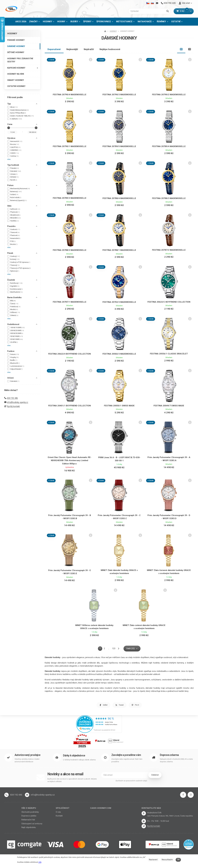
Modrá (14, 309)
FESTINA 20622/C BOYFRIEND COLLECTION (168, 302)
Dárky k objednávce (74, 755)
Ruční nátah (15, 197)
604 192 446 (12, 398)
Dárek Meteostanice (19, 110)
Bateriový (16, 191)
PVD (13, 241)
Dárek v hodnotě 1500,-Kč (22, 116)
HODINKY (47, 21)
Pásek (10, 253)
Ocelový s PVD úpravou (20, 262)
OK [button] (178, 860)
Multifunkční (16, 292)
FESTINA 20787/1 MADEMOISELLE (69, 302)
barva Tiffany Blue (18, 113)
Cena (9, 124)
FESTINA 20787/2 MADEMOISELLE (169, 250)
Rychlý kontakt (13, 406)
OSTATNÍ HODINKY (16, 86)
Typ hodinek (13, 165)
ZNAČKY (33, 21)
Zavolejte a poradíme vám (126, 755)
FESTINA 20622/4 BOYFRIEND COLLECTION (69, 354)
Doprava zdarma (169, 755)
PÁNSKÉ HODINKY (16, 40)
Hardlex (14, 221)
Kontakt (59, 816)
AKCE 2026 (20, 21)
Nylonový (14, 271)
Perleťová (15, 307)
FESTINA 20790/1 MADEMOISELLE (69, 146)
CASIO (14, 153)
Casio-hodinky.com (100, 808)
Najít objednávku (28, 827)
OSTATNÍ (175, 21)
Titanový (15, 265)
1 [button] (101, 649)
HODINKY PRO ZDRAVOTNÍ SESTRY (20, 60)
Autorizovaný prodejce (27, 755)
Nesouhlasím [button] (167, 860)
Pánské (14, 168)
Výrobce (11, 138)
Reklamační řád (28, 819)
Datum (14, 354)
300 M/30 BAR (16, 333)
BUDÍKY (74, 21)
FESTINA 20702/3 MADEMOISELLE (119, 302)
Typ (9, 104)
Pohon (10, 185)
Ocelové (15, 229)
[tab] (181, 49)
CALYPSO (15, 147)
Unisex (14, 174)
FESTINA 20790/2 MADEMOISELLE (169, 94)
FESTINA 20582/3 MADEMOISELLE (119, 354)
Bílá (13, 301)
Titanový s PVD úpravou (20, 268)
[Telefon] (6, 795)
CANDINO (15, 150)
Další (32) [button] (130, 648)
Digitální (14, 286)
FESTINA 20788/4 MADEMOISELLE (119, 198)
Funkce (10, 351)
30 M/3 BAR (16, 339)
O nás (58, 812)
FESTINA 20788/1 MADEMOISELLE (119, 250)
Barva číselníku (14, 297)
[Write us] (144, 826)
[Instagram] (191, 795)
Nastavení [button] (153, 860)
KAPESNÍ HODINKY (16, 68)
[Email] (156, 3)
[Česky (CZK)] (148, 3)
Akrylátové (15, 215)
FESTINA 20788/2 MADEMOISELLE (69, 250)
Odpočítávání (16, 369)
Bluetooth (15, 363)
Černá (14, 304)
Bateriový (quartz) (18, 200)
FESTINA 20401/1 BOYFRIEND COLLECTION (69, 405)
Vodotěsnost (13, 324)
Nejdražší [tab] (89, 49)
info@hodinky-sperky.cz (17, 402)
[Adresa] (144, 813)
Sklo (9, 206)
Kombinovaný (16, 289)
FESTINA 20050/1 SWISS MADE (119, 405)
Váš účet (186, 3)
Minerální (15, 218)
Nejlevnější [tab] (72, 49)
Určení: (10, 378)
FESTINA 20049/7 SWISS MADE (169, 405)
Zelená (14, 315)
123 (113, 648)
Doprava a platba (28, 816)
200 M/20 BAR (17, 330)
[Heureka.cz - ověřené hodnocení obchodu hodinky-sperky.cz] (99, 724)
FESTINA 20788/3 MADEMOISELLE (169, 198)
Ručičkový (16, 283)
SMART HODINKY (15, 80)
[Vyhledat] (168, 11)
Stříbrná (15, 312)
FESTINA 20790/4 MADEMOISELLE (69, 94)
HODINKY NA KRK (15, 74)
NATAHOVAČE (145, 21)
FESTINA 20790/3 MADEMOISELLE (119, 94)
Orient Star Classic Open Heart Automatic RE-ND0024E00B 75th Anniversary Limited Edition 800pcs (69, 460)
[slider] (8, 127)
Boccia (14, 144)
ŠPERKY (87, 21)
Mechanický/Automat (20, 189)
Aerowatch (16, 141)
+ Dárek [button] (51, 60)
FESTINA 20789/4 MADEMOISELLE (169, 146)
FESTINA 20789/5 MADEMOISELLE (119, 146)
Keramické (15, 238)
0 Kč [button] (184, 11)
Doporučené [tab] (54, 49)
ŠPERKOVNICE (103, 21)
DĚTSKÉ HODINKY (15, 52)
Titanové (15, 232)
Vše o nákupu (28, 808)
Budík (13, 360)
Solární (14, 194)
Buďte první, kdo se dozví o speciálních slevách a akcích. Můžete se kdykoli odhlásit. (72, 780)
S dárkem (16, 119)
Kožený (15, 259)
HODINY (61, 21)
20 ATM (14, 342)
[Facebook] (183, 795)
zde (39, 862)
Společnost (62, 808)
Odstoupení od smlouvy (31, 823)
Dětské (14, 177)
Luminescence (17, 366)
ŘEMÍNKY (161, 21)
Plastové (15, 212)
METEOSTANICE (124, 21)
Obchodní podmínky (30, 812)
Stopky (14, 357)
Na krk (13, 180)
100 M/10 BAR (17, 327)
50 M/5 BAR (16, 336)
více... (9, 159)
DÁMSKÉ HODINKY (16, 46)
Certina (14, 156)
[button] (191, 11)
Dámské (15, 171)
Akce (14, 107)
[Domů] (11, 9)
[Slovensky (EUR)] (152, 3)
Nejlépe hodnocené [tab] (110, 49)
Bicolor (14, 244)
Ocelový (15, 256)
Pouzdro (11, 226)
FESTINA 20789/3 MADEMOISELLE (69, 198)
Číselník (11, 280)
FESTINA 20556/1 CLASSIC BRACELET (169, 354)
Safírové (15, 209)
